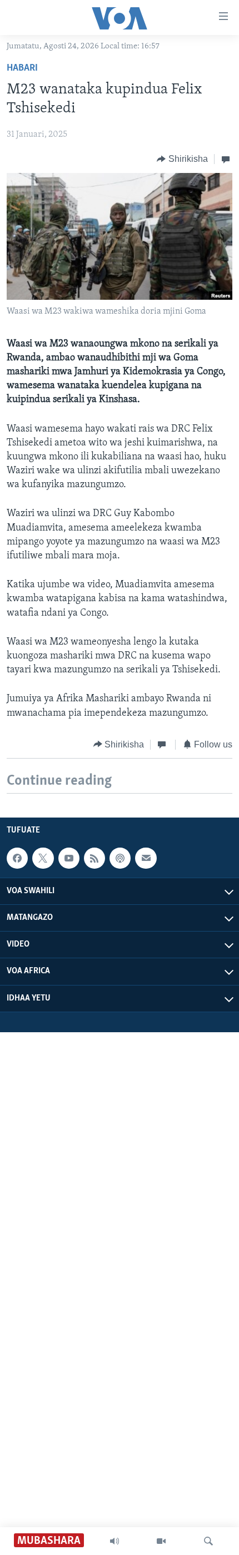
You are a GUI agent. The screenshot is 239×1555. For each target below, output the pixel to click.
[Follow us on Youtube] (68, 858)
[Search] (208, 1541)
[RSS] (94, 858)
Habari (22, 68)
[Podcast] (120, 858)
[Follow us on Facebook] (17, 858)
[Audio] (114, 1541)
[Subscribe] (145, 858)
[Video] (161, 1541)
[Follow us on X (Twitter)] (42, 858)
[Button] (182, 159)
